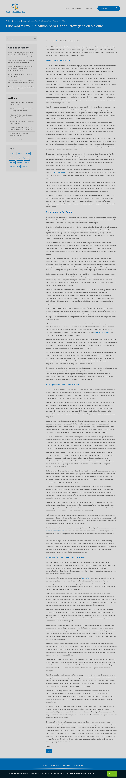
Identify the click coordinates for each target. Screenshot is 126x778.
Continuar (112, 774)
